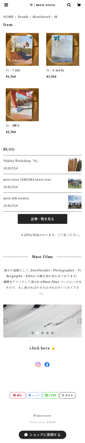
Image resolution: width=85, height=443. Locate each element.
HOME (8, 17)
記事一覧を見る (42, 219)
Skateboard (41, 17)
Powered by (38, 422)
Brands (23, 17)
